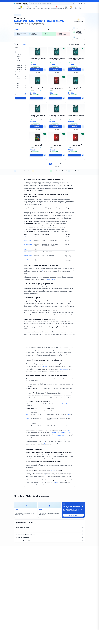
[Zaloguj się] (80, 4)
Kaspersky (40, 270)
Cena (16, 91)
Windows (57, 482)
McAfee (45, 270)
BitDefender (38, 276)
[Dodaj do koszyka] (44, 70)
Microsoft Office (68, 443)
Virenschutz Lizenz (33, 440)
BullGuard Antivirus (27, 236)
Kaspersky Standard (28, 259)
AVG (54, 270)
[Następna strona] (63, 164)
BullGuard (49, 270)
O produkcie (36, 69)
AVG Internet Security (28, 244)
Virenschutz (34, 346)
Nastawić (24, 44)
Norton (27, 414)
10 (60, 163)
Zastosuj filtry (21, 98)
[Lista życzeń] (82, 4)
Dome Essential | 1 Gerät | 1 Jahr (62, 435)
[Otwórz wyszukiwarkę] (74, 3)
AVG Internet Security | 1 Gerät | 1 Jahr (40, 434)
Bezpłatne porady (74, 515)
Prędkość (53, 470)
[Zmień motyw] (77, 4)
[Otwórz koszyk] (84, 4)
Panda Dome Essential (28, 251)
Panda (33, 276)
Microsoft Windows (50, 279)
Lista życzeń (38, 72)
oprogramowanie (47, 443)
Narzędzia (68, 414)
